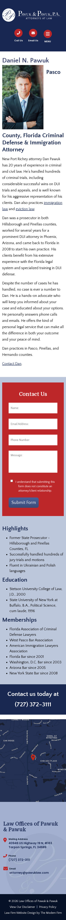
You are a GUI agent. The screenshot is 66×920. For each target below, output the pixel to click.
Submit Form (23, 502)
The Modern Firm (51, 912)
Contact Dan (11, 364)
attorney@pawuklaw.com (29, 873)
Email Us (33, 40)
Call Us (18, 40)
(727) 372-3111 (33, 704)
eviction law (25, 209)
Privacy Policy (47, 907)
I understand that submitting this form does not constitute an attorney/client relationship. (35, 486)
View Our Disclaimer (22, 907)
